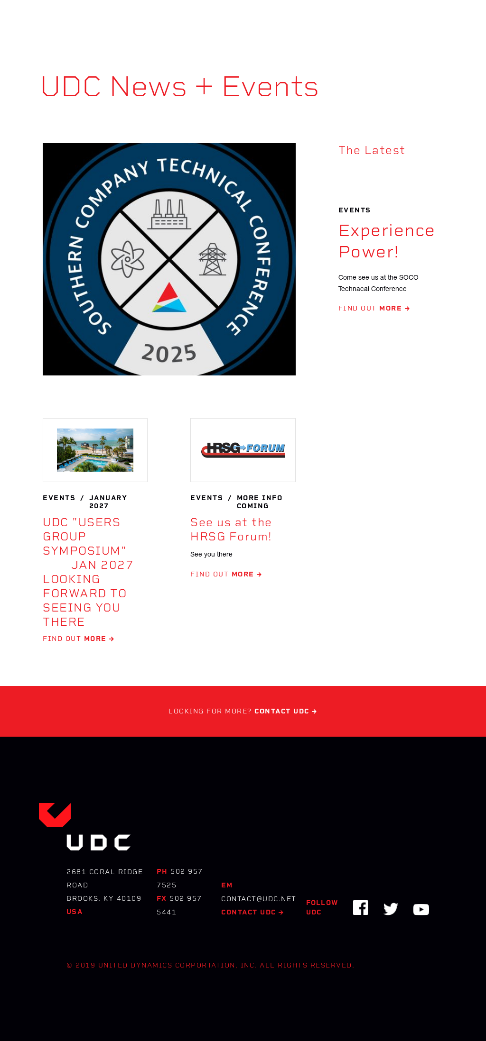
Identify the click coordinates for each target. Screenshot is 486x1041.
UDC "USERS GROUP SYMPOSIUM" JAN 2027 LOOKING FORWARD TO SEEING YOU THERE (88, 572)
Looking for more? (243, 711)
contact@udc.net (259, 899)
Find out (374, 308)
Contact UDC (252, 912)
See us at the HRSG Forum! (231, 529)
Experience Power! (387, 241)
